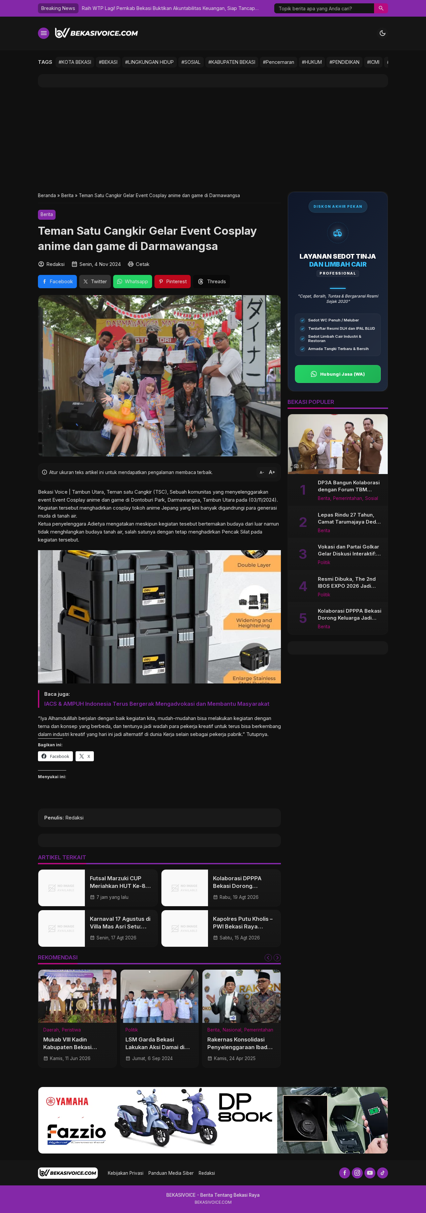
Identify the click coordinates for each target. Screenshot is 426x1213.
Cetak (142, 264)
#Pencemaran (278, 62)
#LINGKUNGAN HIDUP (149, 62)
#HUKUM (312, 62)
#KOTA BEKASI (75, 62)
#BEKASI (108, 62)
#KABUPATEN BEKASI (231, 62)
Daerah (51, 1030)
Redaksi (207, 1173)
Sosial (371, 498)
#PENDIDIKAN (344, 62)
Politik (131, 1030)
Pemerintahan (258, 1030)
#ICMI (373, 62)
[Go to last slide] (268, 957)
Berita (47, 214)
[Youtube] (369, 1172)
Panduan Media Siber (171, 1173)
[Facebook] (344, 1172)
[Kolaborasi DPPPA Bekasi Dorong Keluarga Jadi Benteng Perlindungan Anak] (184, 888)
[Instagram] (357, 1172)
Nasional (232, 1030)
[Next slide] (277, 957)
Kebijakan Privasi (125, 1173)
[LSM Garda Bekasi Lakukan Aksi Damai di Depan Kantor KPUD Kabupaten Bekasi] (159, 996)
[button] (381, 8)
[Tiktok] (382, 1172)
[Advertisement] (213, 139)
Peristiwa (71, 1030)
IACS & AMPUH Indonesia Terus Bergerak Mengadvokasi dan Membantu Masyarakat (157, 703)
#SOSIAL (191, 62)
